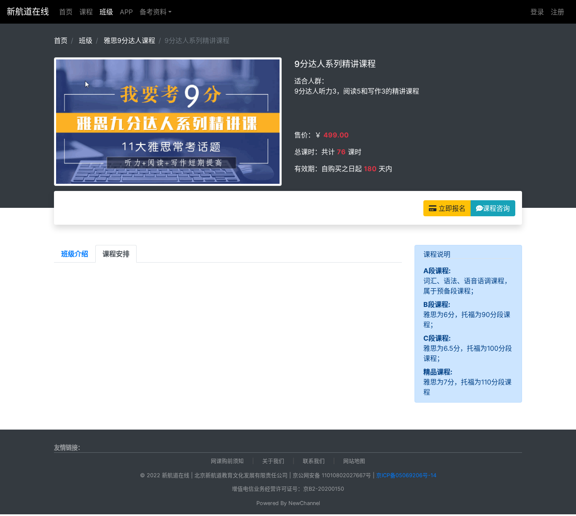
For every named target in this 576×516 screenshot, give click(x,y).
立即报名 (451, 208)
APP (126, 12)
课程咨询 (496, 208)
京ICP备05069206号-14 (406, 475)
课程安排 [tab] (115, 254)
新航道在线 (28, 12)
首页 (66, 12)
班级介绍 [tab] (74, 254)
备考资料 (153, 12)
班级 (108, 11)
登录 (537, 12)
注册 (557, 12)
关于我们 (273, 461)
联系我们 (314, 461)
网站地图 (354, 461)
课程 (86, 12)
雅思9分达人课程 (129, 40)
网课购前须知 (227, 461)
